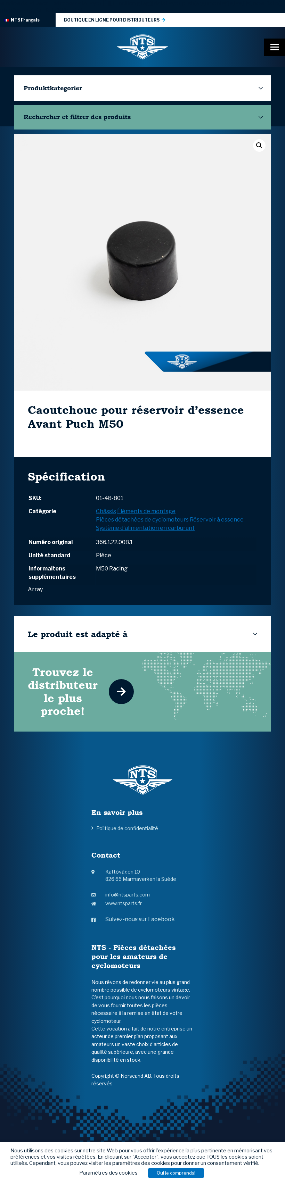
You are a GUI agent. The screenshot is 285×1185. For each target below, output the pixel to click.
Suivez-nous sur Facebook (140, 919)
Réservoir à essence (217, 519)
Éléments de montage (146, 511)
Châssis (106, 511)
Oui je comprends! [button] (176, 1173)
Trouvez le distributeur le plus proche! (63, 691)
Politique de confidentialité (127, 828)
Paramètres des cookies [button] (108, 1173)
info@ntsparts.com (127, 895)
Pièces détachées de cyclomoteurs (142, 519)
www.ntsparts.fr (123, 903)
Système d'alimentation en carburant (145, 528)
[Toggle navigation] (274, 47)
